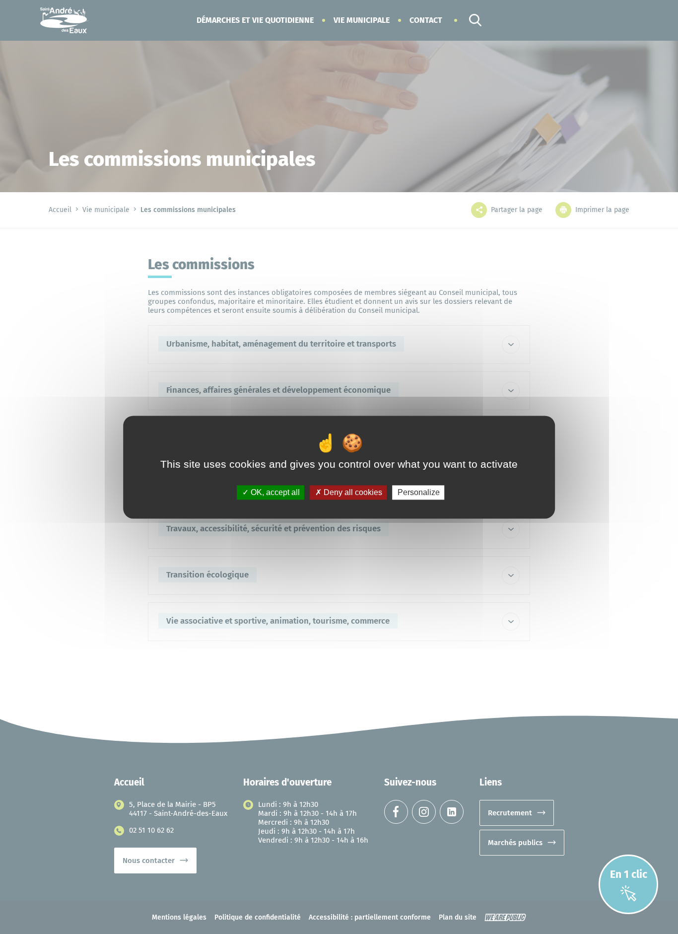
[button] (255, 20)
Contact (425, 20)
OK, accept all (274, 492)
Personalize (419, 492)
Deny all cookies (352, 492)
